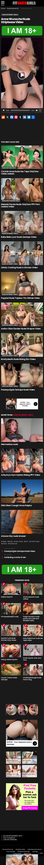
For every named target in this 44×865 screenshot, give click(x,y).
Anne (5, 541)
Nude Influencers (9, 168)
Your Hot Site (10, 851)
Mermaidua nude (9, 444)
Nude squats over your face (32, 659)
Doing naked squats (9, 659)
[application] (22, 75)
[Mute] (37, 110)
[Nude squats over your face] (33, 650)
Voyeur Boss (17, 853)
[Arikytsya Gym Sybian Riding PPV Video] (22, 461)
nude (11, 541)
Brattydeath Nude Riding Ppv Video (18, 359)
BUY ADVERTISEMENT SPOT (13, 836)
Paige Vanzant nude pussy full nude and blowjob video (31, 618)
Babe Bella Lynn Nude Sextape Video (19, 237)
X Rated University (24, 851)
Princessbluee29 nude (9, 616)
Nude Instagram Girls (11, 201)
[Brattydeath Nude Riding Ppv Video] (22, 345)
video (5, 544)
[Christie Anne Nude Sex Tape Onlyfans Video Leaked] (22, 157)
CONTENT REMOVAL (10, 839)
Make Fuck (27, 853)
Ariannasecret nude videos (31, 598)
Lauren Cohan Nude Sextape (9, 679)
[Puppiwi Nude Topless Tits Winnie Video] (22, 284)
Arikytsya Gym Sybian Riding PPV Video (20, 474)
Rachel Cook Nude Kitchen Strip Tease (8, 639)
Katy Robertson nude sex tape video (33, 639)
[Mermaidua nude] (22, 430)
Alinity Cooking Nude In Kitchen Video (19, 267)
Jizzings (35, 851)
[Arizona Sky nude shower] (22, 522)
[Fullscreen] (40, 110)
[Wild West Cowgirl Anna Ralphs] (22, 491)
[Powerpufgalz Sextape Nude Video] (22, 375)
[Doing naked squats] (11, 650)
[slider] (20, 110)
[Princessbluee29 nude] (11, 608)
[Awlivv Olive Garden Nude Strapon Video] (22, 314)
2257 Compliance (9, 838)
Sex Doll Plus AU (7, 849)
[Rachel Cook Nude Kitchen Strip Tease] (11, 630)
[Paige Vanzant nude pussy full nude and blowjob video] (33, 608)
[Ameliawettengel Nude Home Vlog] (33, 669)
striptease (35, 541)
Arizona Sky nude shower (13, 536)
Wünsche (13, 544)
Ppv (26, 541)
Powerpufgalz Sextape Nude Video (18, 389)
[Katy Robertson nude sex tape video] (33, 630)
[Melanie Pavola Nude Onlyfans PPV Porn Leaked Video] (22, 190)
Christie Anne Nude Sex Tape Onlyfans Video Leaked (20, 172)
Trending (3, 584)
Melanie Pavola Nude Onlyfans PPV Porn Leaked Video (20, 205)
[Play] (4, 110)
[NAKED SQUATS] (11, 589)
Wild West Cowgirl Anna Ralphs (16, 505)
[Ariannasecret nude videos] (33, 589)
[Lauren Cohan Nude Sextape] (11, 669)
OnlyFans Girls (20, 849)
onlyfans (19, 541)
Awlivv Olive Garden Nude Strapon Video (21, 328)
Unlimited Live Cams (35, 849)
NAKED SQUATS (7, 597)
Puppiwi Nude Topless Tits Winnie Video (20, 298)
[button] (22, 75)
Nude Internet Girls (10, 233)
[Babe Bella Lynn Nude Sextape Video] (22, 223)
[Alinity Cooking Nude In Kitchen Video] (22, 253)
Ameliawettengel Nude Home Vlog (32, 679)
